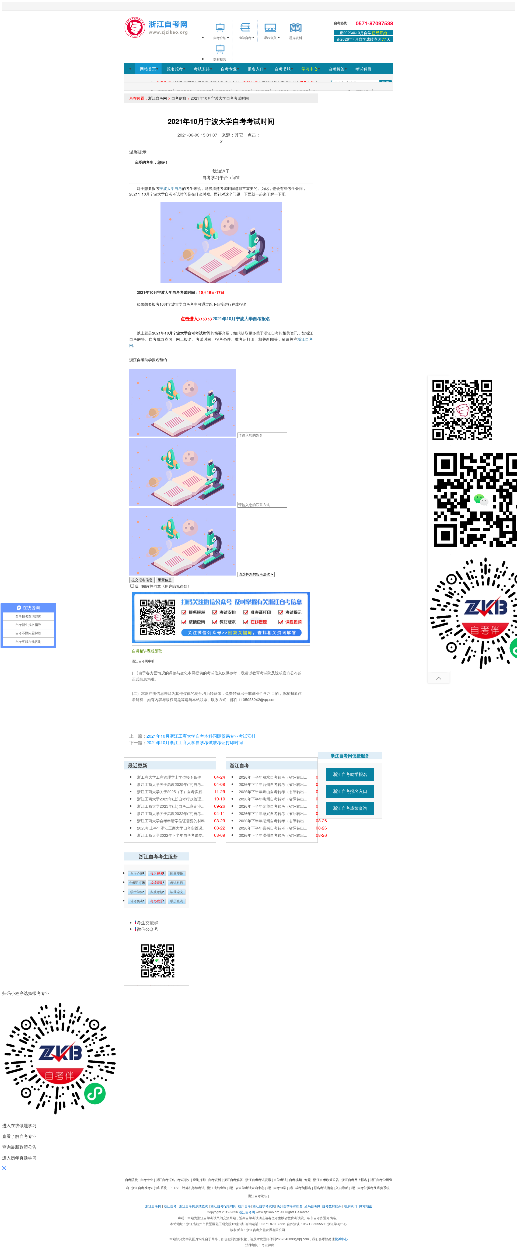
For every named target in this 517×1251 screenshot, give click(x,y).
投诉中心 (341, 1238)
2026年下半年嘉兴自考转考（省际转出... (273, 828)
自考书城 (283, 68)
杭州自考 (244, 1206)
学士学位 (136, 892)
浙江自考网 (157, 98)
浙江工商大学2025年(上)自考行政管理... (170, 799)
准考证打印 (137, 883)
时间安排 (176, 874)
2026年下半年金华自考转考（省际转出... (273, 806)
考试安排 (202, 68)
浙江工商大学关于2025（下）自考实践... (171, 791)
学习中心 (310, 68)
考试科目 (363, 68)
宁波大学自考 (170, 188)
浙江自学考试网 (264, 1206)
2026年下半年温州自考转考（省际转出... (273, 835)
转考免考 (136, 901)
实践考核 (156, 892)
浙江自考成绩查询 (350, 808)
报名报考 (175, 68)
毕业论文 (176, 892)
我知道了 (221, 171)
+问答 (234, 177)
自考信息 (178, 98)
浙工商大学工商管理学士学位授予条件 (169, 777)
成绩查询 (156, 883)
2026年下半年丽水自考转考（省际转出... (273, 777)
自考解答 (337, 68)
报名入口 (256, 68)
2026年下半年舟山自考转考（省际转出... (273, 791)
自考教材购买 (331, 1206)
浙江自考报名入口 (350, 791)
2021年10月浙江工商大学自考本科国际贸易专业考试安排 (201, 736)
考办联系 (156, 901)
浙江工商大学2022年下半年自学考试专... (171, 835)
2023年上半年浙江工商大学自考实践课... (171, 828)
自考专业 (229, 68)
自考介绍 (136, 874)
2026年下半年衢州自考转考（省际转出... (273, 799)
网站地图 (365, 1206)
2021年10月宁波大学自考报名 (241, 318)
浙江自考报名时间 (223, 1206)
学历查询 (176, 901)
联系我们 (350, 1206)
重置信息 (165, 580)
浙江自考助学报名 (350, 774)
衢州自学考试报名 (290, 1206)
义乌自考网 (312, 1206)
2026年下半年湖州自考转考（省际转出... (273, 820)
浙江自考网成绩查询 (193, 1206)
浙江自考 (170, 1206)
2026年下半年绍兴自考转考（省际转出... (273, 813)
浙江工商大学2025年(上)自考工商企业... (170, 806)
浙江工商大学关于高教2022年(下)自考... (170, 813)
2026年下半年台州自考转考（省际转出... (273, 784)
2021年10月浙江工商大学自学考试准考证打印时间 (194, 742)
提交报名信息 (141, 580)
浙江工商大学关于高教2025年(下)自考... (170, 784)
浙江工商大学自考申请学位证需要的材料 (171, 820)
